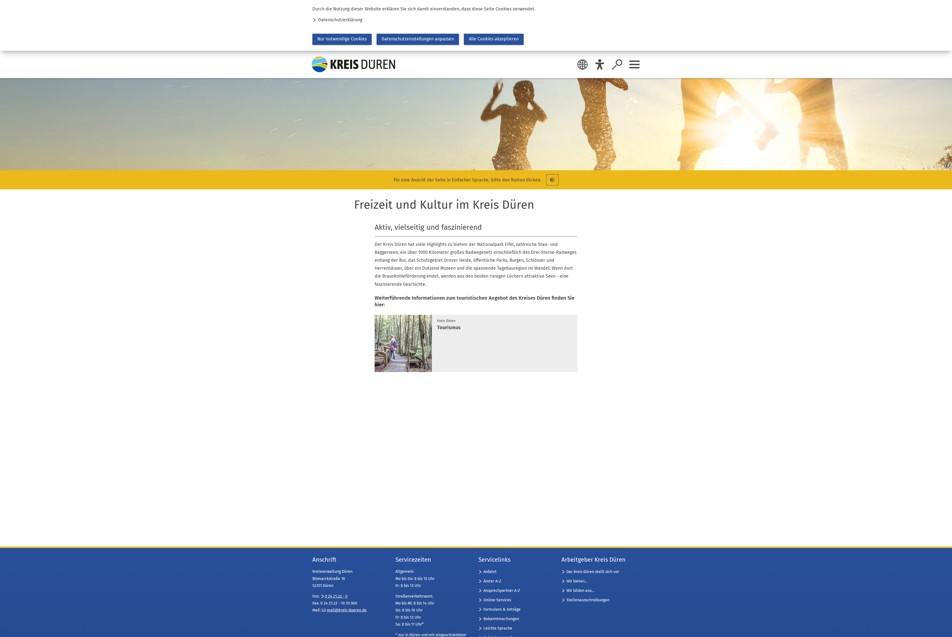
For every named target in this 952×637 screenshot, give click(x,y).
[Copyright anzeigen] (946, 164)
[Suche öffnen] (617, 64)
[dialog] (476, 25)
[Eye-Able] (600, 64)
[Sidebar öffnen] (634, 64)
